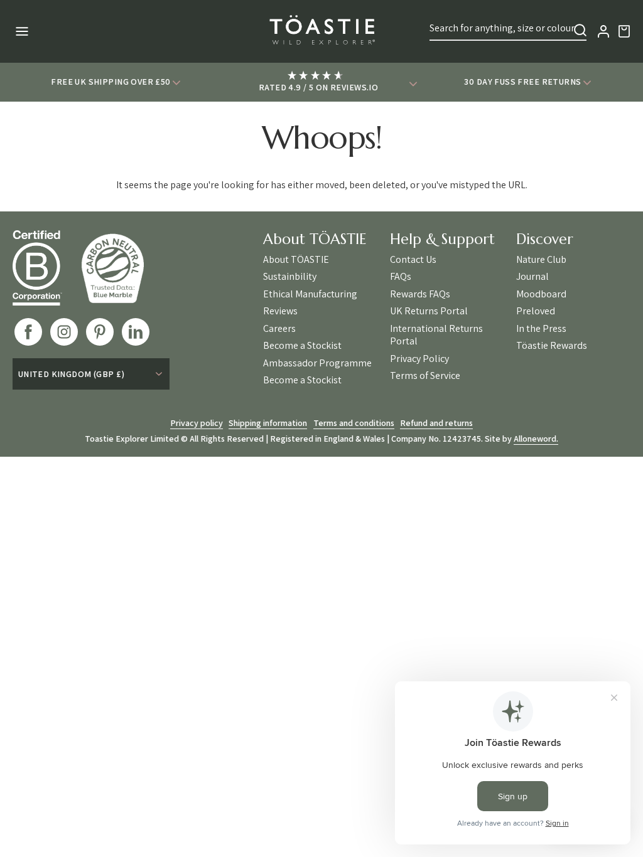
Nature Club (541, 259)
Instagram (64, 332)
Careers (279, 328)
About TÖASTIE (296, 259)
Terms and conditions (353, 422)
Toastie (321, 31)
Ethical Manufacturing (310, 294)
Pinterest (100, 332)
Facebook (28, 332)
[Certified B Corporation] (47, 268)
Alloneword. (536, 438)
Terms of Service (425, 376)
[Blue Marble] (122, 268)
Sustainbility (289, 276)
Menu (20, 31)
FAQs (400, 276)
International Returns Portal (436, 335)
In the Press (541, 328)
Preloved (535, 311)
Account (603, 31)
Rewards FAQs (420, 294)
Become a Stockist (302, 345)
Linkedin (135, 332)
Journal (532, 276)
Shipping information (268, 422)
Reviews (280, 311)
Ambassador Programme (317, 363)
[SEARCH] (580, 30)
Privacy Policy (419, 359)
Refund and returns (436, 422)
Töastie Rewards (551, 345)
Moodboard (541, 294)
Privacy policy (196, 422)
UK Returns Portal (429, 311)
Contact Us (413, 259)
